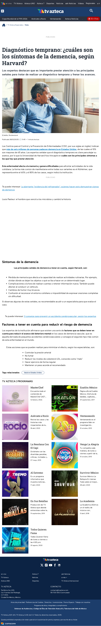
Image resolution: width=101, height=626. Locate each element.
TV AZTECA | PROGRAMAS (17, 381)
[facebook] (55, 566)
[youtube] (50, 566)
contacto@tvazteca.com (59, 590)
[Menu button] (9, 11)
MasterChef (37, 387)
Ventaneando (87, 415)
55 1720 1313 (54, 593)
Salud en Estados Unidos (33, 373)
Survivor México (89, 472)
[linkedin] (59, 566)
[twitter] (42, 566)
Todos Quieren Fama (39, 531)
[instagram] (46, 566)
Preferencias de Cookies (34, 602)
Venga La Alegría (89, 444)
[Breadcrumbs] (4, 25)
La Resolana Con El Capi (40, 446)
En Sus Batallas (39, 501)
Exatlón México (88, 387)
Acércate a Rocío (40, 415)
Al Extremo (37, 472)
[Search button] (91, 11)
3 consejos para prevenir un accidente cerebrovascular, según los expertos (60, 316)
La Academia (87, 501)
